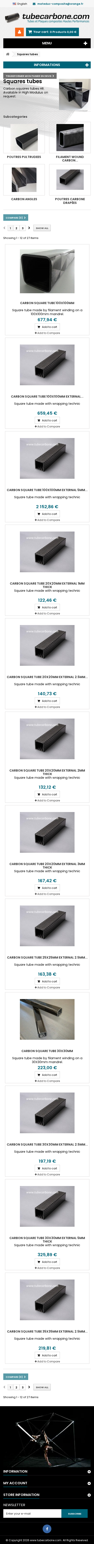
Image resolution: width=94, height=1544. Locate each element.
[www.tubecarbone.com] (47, 18)
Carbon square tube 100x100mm (47, 303)
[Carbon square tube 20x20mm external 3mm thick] (47, 832)
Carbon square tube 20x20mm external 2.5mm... (47, 677)
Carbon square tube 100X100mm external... (47, 396)
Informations (47, 64)
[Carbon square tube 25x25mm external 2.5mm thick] (47, 926)
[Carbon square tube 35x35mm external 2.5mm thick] (47, 1300)
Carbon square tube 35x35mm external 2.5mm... (47, 1331)
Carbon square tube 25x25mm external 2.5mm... (47, 957)
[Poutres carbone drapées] (70, 179)
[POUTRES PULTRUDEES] (24, 137)
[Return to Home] (7, 54)
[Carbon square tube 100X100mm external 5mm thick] (47, 458)
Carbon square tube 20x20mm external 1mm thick (47, 585)
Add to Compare (48, 333)
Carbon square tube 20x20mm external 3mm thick (47, 865)
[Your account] (19, 32)
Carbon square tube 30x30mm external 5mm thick (47, 1239)
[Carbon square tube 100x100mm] (47, 271)
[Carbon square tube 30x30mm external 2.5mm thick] (47, 1113)
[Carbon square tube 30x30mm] (47, 1019)
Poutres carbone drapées (70, 201)
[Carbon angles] (24, 179)
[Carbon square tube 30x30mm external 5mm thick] (47, 1206)
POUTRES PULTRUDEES (24, 157)
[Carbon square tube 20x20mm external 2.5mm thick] (47, 645)
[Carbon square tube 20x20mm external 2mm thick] (47, 739)
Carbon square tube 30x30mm (47, 1051)
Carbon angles (24, 199)
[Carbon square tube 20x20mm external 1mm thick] (47, 552)
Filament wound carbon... (70, 159)
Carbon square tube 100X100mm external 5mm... (47, 490)
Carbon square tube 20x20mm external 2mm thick (47, 772)
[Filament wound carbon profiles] (70, 137)
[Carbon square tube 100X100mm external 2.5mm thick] (47, 365)
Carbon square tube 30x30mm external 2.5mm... (47, 1144)
